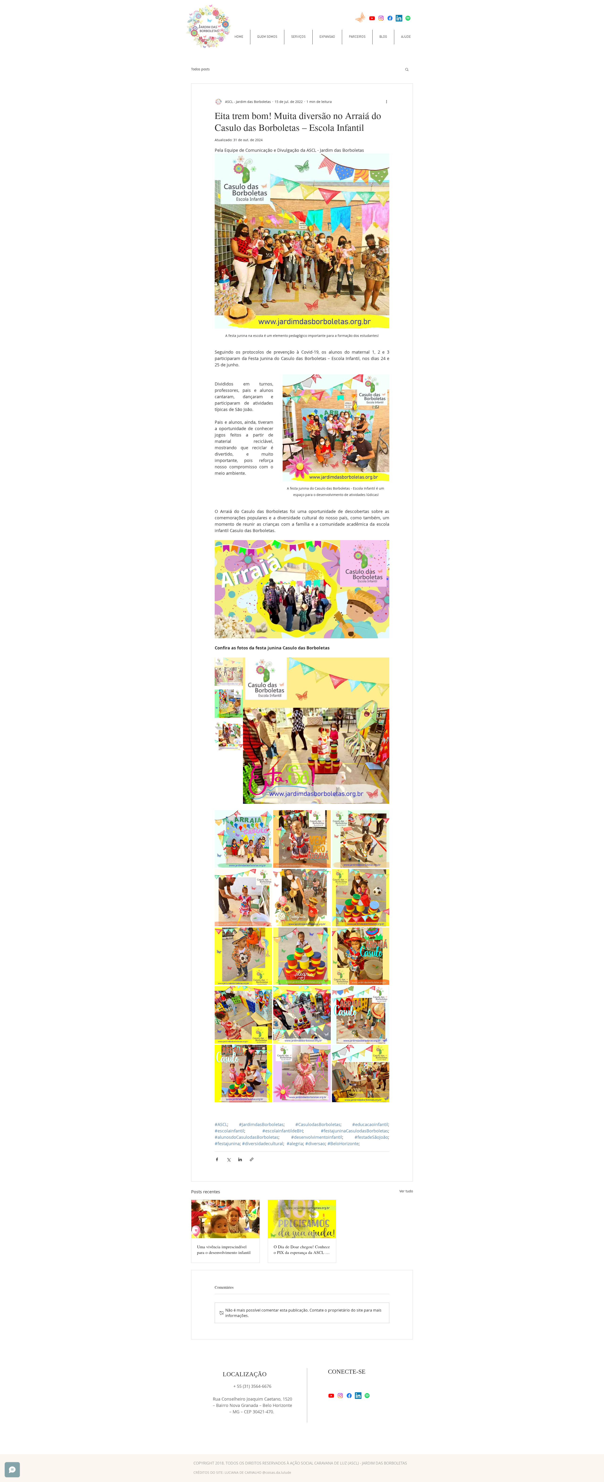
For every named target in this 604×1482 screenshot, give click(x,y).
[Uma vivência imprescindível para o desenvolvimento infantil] (225, 1219)
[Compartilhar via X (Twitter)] (228, 1159)
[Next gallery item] (383, 730)
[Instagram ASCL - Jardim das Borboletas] (381, 18)
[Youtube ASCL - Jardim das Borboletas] (372, 18)
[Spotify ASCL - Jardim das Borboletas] (408, 18)
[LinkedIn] (399, 18)
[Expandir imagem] (243, 839)
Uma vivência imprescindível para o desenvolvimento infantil (224, 1249)
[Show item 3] (229, 736)
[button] (267, 37)
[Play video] (302, 589)
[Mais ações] (386, 101)
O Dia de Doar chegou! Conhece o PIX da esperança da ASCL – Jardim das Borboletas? (302, 1249)
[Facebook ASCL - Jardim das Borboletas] (390, 18)
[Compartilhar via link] (251, 1159)
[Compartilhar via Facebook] (217, 1159)
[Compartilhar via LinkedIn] (240, 1159)
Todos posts (200, 69)
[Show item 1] (229, 671)
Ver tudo (406, 1191)
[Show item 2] (229, 704)
